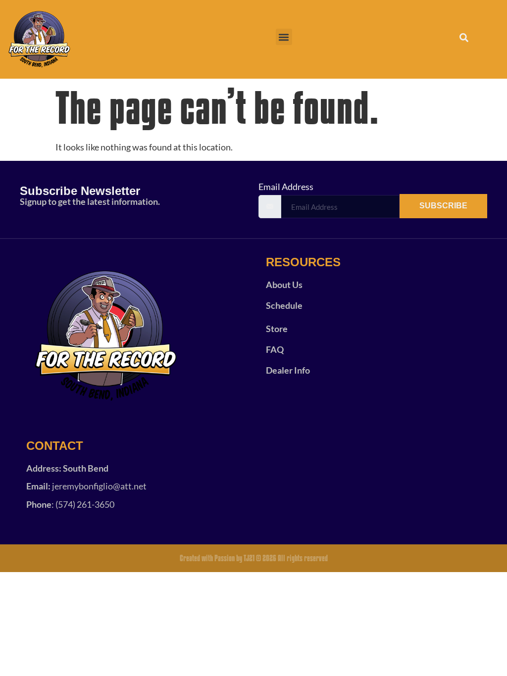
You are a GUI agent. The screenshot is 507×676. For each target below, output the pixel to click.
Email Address (285, 186)
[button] (284, 37)
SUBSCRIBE (443, 205)
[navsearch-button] (458, 39)
